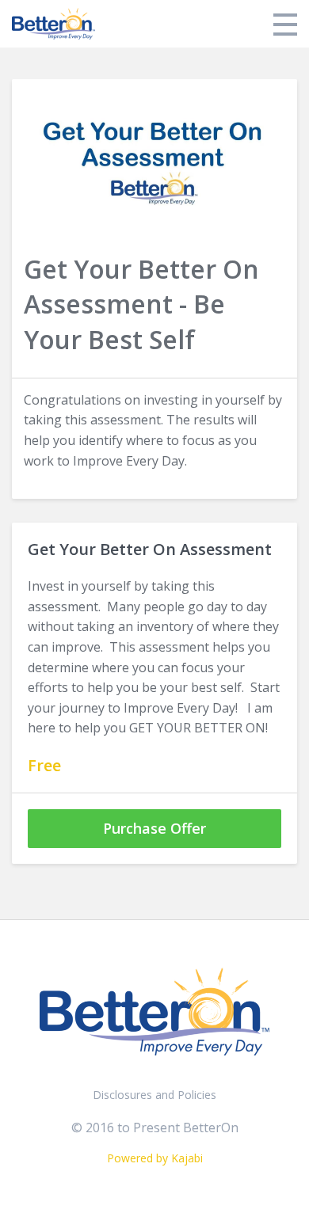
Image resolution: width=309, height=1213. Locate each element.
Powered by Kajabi (155, 1157)
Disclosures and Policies (154, 1094)
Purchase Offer (154, 828)
